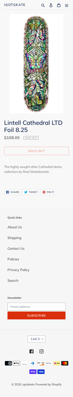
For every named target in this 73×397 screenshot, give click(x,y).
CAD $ (35, 339)
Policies (13, 259)
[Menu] (67, 4)
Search (13, 280)
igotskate (15, 5)
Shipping (14, 238)
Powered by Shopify (48, 384)
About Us (14, 227)
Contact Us (16, 248)
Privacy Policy (18, 270)
